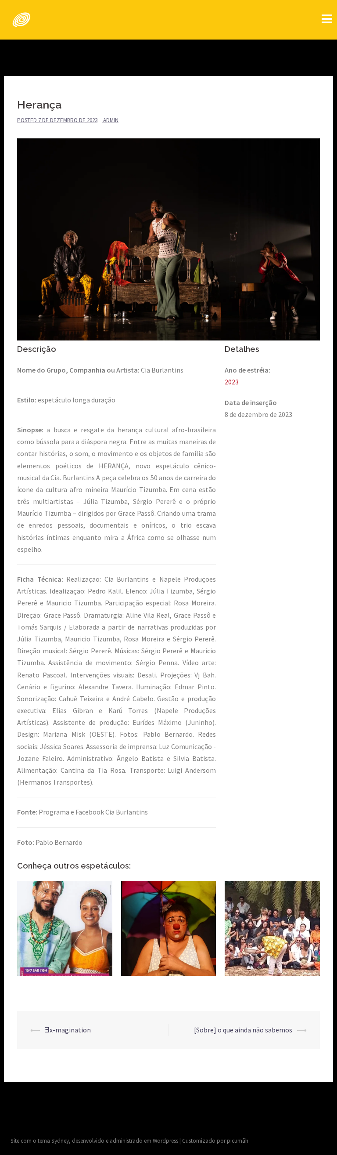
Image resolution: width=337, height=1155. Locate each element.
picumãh (237, 1140)
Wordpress (165, 1140)
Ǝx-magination (68, 1029)
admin (110, 120)
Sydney (60, 1140)
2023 (232, 381)
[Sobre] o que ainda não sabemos (243, 1029)
